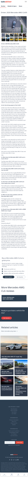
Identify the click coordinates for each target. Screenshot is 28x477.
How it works (14, 423)
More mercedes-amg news (8, 331)
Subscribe (19, 442)
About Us (14, 421)
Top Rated (14, 412)
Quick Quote (8, 277)
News (20, 6)
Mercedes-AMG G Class (9, 153)
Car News (14, 413)
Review (3, 6)
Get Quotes (20, 277)
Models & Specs (12, 6)
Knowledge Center (14, 432)
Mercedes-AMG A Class (18, 151)
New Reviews (14, 409)
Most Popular (14, 410)
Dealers (14, 424)
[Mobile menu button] (25, 1)
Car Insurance (14, 435)
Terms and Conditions (14, 431)
